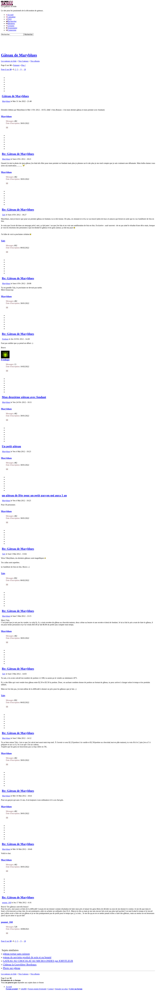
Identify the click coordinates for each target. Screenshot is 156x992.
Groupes (11, 26)
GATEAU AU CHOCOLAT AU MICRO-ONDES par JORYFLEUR (38, 960)
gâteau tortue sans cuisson (16, 953)
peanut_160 (6, 903)
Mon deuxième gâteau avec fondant (24, 397)
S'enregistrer (12, 28)
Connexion (12, 30)
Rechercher (12, 21)
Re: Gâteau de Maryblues (18, 153)
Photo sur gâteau (11, 968)
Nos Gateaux (23, 61)
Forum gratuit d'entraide (37, 989)
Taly (3, 215)
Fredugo (5, 339)
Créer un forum (75, 989)
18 (25, 69)
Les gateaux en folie (8, 61)
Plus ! (23, 65)
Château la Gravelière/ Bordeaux (20, 964)
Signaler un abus (61, 989)
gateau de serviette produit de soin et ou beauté (27, 957)
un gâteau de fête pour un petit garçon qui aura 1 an (34, 495)
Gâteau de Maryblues (19, 55)
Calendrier (11, 17)
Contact (51, 989)
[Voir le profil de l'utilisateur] (7, 128)
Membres (11, 23)
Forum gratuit (12, 989)
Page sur (6, 69)
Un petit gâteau (11, 446)
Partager (16, 65)
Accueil (10, 15)
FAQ (10, 19)
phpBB (24, 989)
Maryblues (6, 101)
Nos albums (35, 61)
